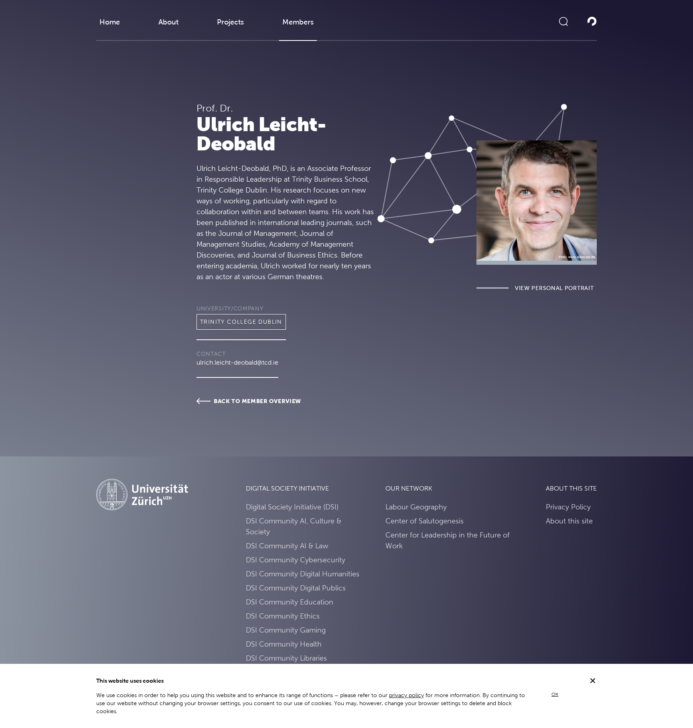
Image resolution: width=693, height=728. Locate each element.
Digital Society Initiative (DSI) (292, 507)
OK (554, 694)
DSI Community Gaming (286, 630)
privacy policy (406, 695)
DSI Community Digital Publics (296, 588)
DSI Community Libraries (286, 658)
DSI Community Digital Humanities (302, 574)
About (168, 22)
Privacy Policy (568, 507)
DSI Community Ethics (283, 616)
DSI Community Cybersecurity (295, 560)
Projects (230, 22)
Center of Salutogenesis (424, 521)
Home (109, 22)
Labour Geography (416, 507)
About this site (569, 521)
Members (298, 22)
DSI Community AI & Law (287, 545)
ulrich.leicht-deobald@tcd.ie (237, 362)
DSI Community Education (289, 602)
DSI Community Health (284, 644)
